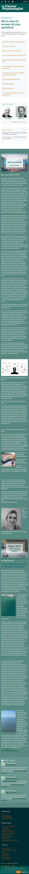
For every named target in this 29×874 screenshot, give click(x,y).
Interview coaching (6, 830)
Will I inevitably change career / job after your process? (13, 67)
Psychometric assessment (8, 833)
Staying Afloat (7, 561)
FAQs (3, 851)
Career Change (5, 173)
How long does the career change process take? (14, 61)
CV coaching (5, 828)
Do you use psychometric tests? (11, 79)
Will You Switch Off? (10, 175)
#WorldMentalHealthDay (9, 781)
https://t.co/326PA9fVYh (18, 784)
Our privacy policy (6, 858)
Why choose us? (6, 848)
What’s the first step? (8, 84)
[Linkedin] (9, 1)
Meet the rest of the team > (19, 122)
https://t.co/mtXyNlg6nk (19, 798)
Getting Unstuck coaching (19, 558)
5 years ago (4, 772)
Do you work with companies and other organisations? (13, 94)
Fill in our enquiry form (8, 137)
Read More (25, 872)
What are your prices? (8, 88)
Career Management (7, 816)
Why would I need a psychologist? (11, 51)
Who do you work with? (8, 46)
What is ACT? (5, 855)
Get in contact (7, 130)
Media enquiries (6, 857)
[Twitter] (2, 1)
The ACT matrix (6, 838)
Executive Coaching (6, 558)
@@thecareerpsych (12, 764)
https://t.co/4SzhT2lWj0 (20, 771)
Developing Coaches (7, 837)
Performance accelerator (8, 831)
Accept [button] (18, 872)
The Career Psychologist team (9, 850)
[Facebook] (5, 1)
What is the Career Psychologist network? (13, 42)
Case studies (5, 853)
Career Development (7, 818)
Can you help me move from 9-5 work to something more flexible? (13, 74)
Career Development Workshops (10, 840)
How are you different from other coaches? (14, 55)
